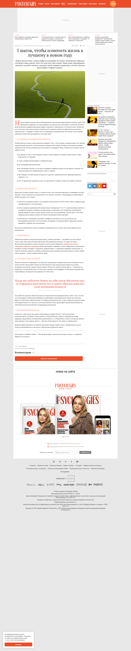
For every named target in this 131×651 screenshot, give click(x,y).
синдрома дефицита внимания (27, 246)
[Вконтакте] (65, 461)
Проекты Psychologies (98, 468)
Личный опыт (72, 4)
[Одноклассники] (71, 461)
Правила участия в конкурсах (92, 465)
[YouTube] (77, 461)
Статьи (47, 4)
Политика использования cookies (57, 468)
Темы (63, 4)
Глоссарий (101, 4)
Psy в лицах (93, 4)
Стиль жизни (82, 4)
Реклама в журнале (56, 465)
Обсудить (76, 45)
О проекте (33, 465)
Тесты (113, 4)
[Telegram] (59, 461)
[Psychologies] (25, 4)
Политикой (54, 446)
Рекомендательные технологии (79, 468)
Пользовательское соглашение (36, 468)
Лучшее (40, 4)
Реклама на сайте (42, 465)
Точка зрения (55, 4)
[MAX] (54, 461)
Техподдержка (64, 472)
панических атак (70, 244)
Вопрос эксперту (68, 465)
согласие (55, 443)
